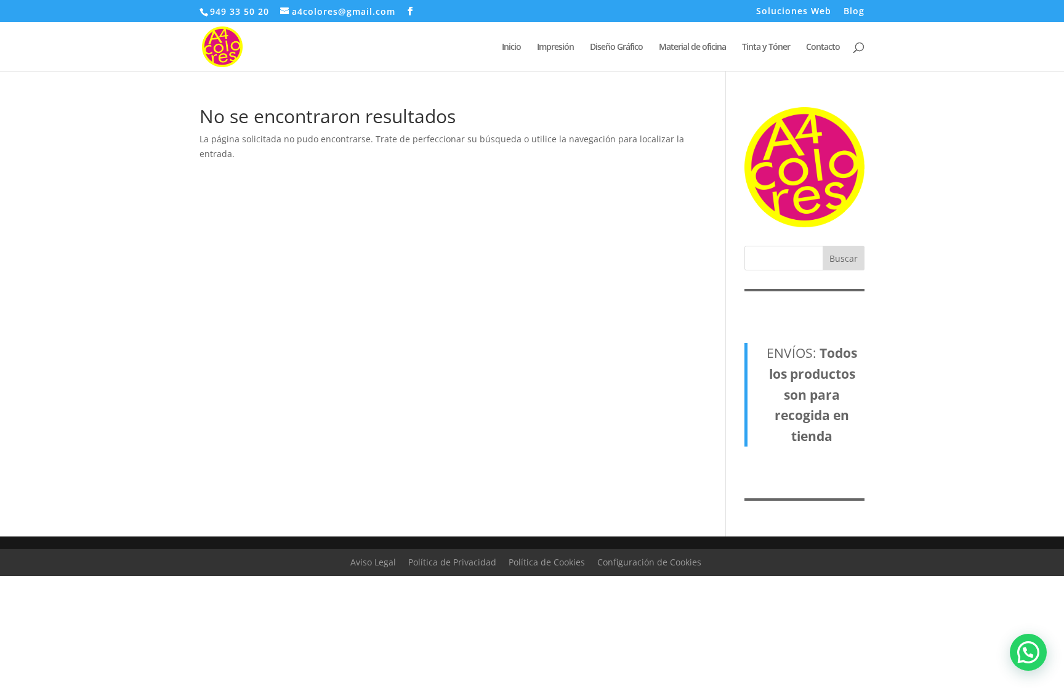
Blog (854, 12)
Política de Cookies (547, 562)
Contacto (823, 47)
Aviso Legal (373, 562)
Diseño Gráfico (616, 47)
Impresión (555, 47)
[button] (1028, 652)
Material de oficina (692, 47)
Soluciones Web (793, 12)
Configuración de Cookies (649, 562)
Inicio (511, 47)
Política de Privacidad (452, 562)
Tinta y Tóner (766, 47)
